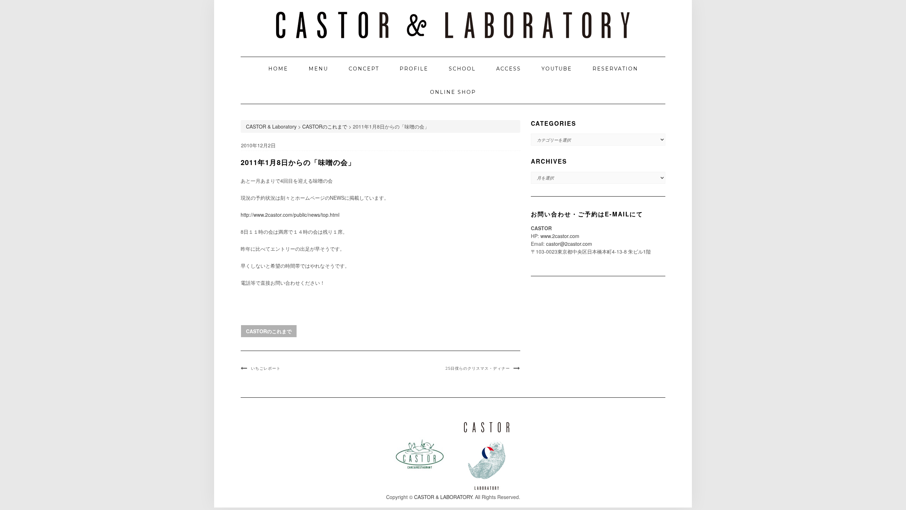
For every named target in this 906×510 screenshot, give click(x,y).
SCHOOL (462, 69)
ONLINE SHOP (453, 92)
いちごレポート (266, 368)
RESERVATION (615, 69)
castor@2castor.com (569, 243)
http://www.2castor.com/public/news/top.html (290, 214)
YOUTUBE (556, 69)
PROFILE (414, 69)
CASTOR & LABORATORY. (444, 496)
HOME (278, 69)
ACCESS (508, 69)
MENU (318, 69)
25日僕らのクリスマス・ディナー (478, 368)
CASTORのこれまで (269, 331)
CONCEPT (364, 69)
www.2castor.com (559, 235)
